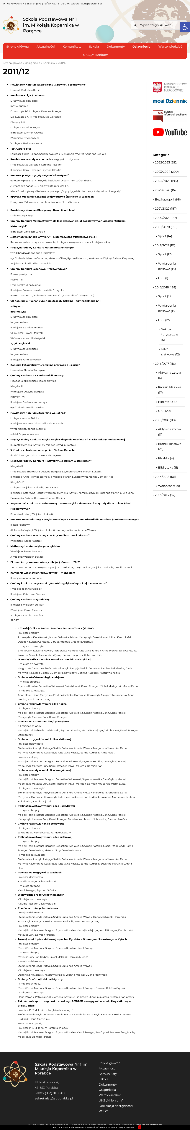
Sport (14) (165, 236)
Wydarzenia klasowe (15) (167, 308)
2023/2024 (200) (167, 171)
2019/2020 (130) (166, 227)
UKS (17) (164, 320)
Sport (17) (165, 254)
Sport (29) (165, 296)
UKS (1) (163, 278)
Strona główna (12, 63)
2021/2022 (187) (166, 208)
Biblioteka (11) (168, 467)
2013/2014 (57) (165, 495)
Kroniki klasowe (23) (169, 446)
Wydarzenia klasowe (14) (167, 266)
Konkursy (49, 63)
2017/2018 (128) (165, 287)
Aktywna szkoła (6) (169, 375)
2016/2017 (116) (165, 363)
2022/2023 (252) (166, 162)
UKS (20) (164, 411)
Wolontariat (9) (169, 486)
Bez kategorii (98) (168, 199)
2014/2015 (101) (165, 477)
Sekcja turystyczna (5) (169, 334)
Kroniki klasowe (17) (169, 389)
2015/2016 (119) (165, 420)
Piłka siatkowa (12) (170, 351)
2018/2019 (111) (165, 245)
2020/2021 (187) (166, 218)
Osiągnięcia (32, 63)
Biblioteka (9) (168, 402)
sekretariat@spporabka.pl (86, 3)
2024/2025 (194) (166, 181)
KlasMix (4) (166, 458)
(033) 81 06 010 (60, 3)
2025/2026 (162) (166, 190)
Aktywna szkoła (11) (169, 431)
